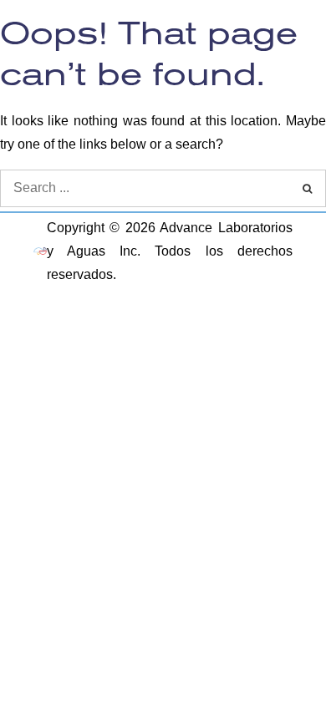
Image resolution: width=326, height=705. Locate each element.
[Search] (307, 188)
